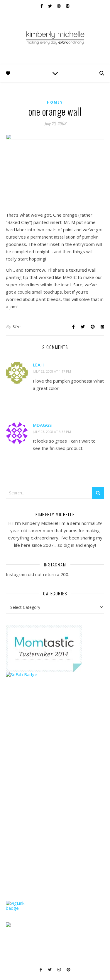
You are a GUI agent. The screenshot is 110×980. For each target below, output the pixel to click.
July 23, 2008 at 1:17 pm (52, 371)
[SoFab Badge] (55, 674)
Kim (16, 326)
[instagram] (59, 5)
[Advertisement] (50, 800)
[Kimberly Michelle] (55, 37)
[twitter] (50, 5)
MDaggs (42, 425)
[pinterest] (68, 5)
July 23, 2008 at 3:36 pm (52, 431)
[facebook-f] (42, 5)
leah (38, 365)
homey (55, 102)
